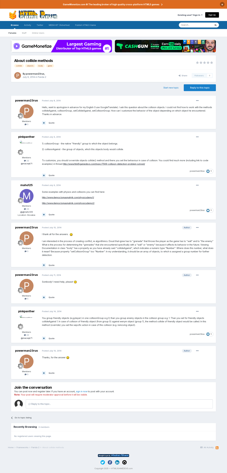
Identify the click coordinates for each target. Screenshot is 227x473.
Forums (12, 33)
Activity (27, 25)
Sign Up (212, 15)
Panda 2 (42, 77)
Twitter (40, 25)
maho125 (26, 185)
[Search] (215, 25)
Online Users (38, 33)
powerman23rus (35, 73)
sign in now (81, 391)
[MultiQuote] (44, 123)
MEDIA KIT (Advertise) (59, 25)
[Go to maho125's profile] (27, 196)
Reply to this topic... (41, 404)
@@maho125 (26, 212)
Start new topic (171, 87)
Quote (52, 123)
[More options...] (197, 101)
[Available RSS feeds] (217, 448)
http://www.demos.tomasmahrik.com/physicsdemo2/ (68, 203)
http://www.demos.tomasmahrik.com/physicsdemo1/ (68, 197)
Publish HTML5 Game (85, 25)
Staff (24, 33)
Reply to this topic (200, 87)
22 (27, 160)
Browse (15, 25)
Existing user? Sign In (189, 15)
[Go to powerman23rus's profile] (17, 75)
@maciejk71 (26, 163)
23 (27, 209)
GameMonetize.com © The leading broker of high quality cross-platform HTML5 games (111, 4)
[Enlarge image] (71, 234)
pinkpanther (26, 136)
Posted (51, 100)
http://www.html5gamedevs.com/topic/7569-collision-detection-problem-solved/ (104, 164)
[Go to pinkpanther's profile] (27, 148)
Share (183, 75)
